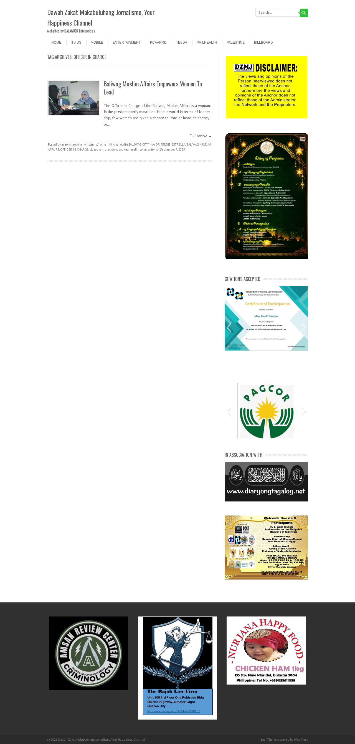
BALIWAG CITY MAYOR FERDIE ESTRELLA (157, 144)
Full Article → (200, 135)
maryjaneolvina (72, 144)
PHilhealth (207, 42)
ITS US (76, 42)
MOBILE (97, 42)
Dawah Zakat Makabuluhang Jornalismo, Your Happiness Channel (101, 17)
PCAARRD (158, 42)
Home (56, 42)
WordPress (301, 739)
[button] (228, 327)
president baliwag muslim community (129, 149)
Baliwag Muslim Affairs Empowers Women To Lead (153, 87)
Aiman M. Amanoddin (114, 144)
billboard (263, 42)
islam (91, 144)
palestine (236, 42)
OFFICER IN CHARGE (74, 149)
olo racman (96, 149)
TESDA (181, 42)
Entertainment (127, 42)
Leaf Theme (269, 739)
